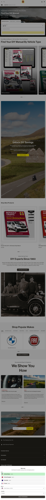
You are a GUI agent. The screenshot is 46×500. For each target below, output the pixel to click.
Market (2, 486)
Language (2, 491)
